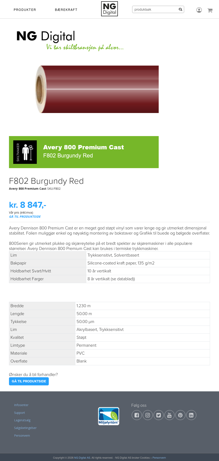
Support (19, 413)
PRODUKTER (25, 9)
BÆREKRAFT (66, 9)
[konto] (199, 10)
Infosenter (21, 405)
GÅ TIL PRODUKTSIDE (24, 216)
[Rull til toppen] (210, 452)
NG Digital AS (82, 457)
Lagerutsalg (22, 420)
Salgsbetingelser (25, 428)
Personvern (22, 435)
